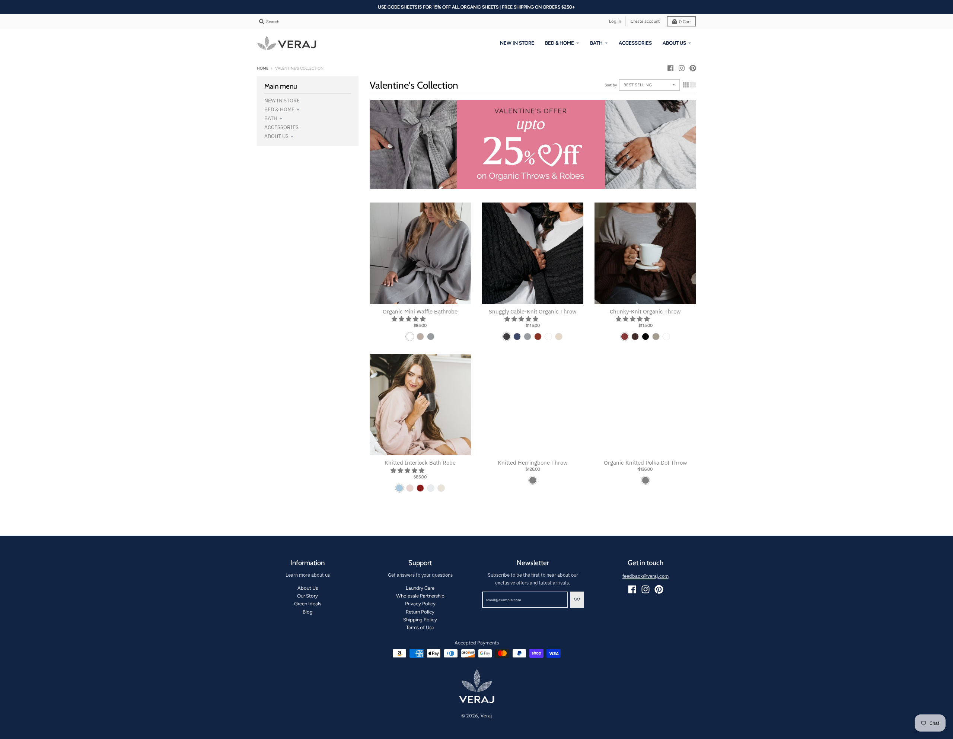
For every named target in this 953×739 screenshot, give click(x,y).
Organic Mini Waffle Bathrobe (420, 311)
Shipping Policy (420, 619)
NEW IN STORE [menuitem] (517, 43)
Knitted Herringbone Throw (533, 462)
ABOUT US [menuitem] (674, 43)
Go (577, 599)
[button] (409, 318)
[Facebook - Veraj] (670, 68)
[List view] (693, 84)
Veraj (486, 716)
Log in (615, 21)
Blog (308, 612)
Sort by (611, 85)
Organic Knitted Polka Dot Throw (645, 462)
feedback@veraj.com (645, 576)
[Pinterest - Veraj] (692, 68)
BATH (270, 118)
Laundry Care (420, 588)
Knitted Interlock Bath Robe (420, 462)
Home (262, 68)
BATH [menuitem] (596, 43)
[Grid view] (686, 84)
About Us (307, 588)
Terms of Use (420, 627)
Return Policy (420, 612)
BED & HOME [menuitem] (559, 43)
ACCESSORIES (281, 127)
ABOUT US (276, 136)
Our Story (307, 596)
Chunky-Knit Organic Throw (645, 311)
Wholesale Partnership (420, 596)
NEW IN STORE (282, 100)
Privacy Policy (420, 603)
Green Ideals (307, 603)
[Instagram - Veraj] (681, 68)
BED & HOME (279, 109)
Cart (685, 21)
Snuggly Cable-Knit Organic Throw (533, 311)
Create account (645, 21)
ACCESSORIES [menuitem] (635, 43)
